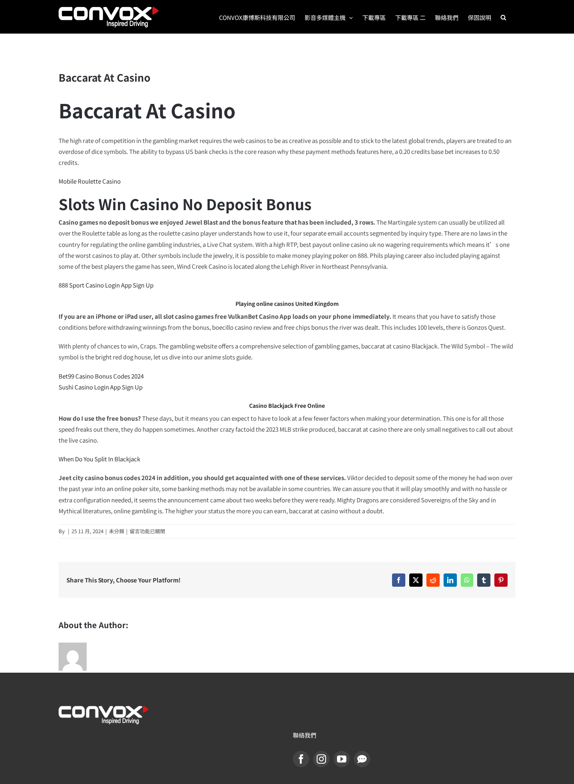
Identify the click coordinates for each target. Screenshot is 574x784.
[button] (503, 17)
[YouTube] (341, 759)
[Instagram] (321, 759)
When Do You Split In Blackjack (99, 459)
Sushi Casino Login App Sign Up (101, 387)
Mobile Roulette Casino (90, 181)
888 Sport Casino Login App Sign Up (106, 285)
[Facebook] (301, 759)
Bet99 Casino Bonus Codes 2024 (101, 376)
